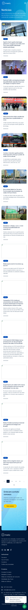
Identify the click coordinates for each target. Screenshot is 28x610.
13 (14, 485)
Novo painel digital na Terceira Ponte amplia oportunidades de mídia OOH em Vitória (12, 191)
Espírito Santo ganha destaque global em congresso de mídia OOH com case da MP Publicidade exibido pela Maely (14, 44)
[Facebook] (11, 550)
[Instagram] (2, 550)
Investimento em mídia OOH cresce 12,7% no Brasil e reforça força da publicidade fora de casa (14, 386)
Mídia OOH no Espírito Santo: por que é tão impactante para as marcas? (13, 462)
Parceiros (4, 557)
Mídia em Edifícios (6, 581)
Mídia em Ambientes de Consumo (10, 577)
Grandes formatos (6, 572)
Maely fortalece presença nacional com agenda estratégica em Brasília (13, 424)
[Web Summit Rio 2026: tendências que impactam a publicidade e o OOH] (14, 104)
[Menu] (25, 3)
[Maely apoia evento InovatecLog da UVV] (14, 251)
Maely (5, 113)
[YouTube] (8, 550)
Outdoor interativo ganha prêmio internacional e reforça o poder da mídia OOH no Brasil (13, 154)
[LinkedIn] (5, 550)
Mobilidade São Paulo (7, 579)
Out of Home (5, 559)
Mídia (5, 39)
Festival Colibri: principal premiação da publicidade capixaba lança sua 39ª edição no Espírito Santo (14, 81)
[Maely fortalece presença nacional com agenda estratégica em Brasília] (14, 410)
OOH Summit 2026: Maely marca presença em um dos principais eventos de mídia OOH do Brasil (13, 341)
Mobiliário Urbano (6, 574)
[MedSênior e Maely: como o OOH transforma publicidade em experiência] (14, 213)
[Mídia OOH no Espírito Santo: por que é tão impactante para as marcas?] (14, 448)
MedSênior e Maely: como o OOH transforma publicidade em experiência (13, 227)
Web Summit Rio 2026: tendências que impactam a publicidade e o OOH (13, 118)
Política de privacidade (7, 564)
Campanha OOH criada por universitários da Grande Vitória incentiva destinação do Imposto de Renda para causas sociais (13, 302)
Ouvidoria (4, 562)
